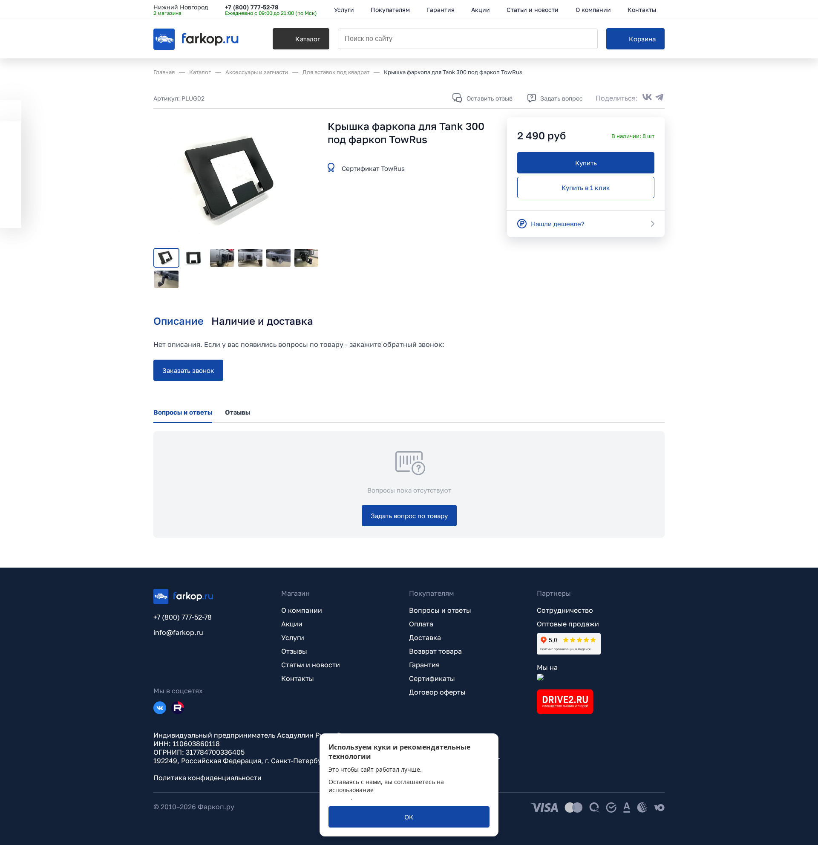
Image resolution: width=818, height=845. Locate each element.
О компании (301, 610)
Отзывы (294, 651)
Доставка (425, 637)
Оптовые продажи (568, 624)
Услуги (292, 637)
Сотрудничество (565, 610)
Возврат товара (435, 651)
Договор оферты (437, 692)
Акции (291, 624)
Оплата (421, 624)
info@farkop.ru (178, 632)
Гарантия (424, 664)
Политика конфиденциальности (207, 777)
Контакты (297, 678)
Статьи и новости (310, 664)
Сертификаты (432, 678)
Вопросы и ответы (440, 610)
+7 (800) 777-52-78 (252, 7)
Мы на (547, 667)
